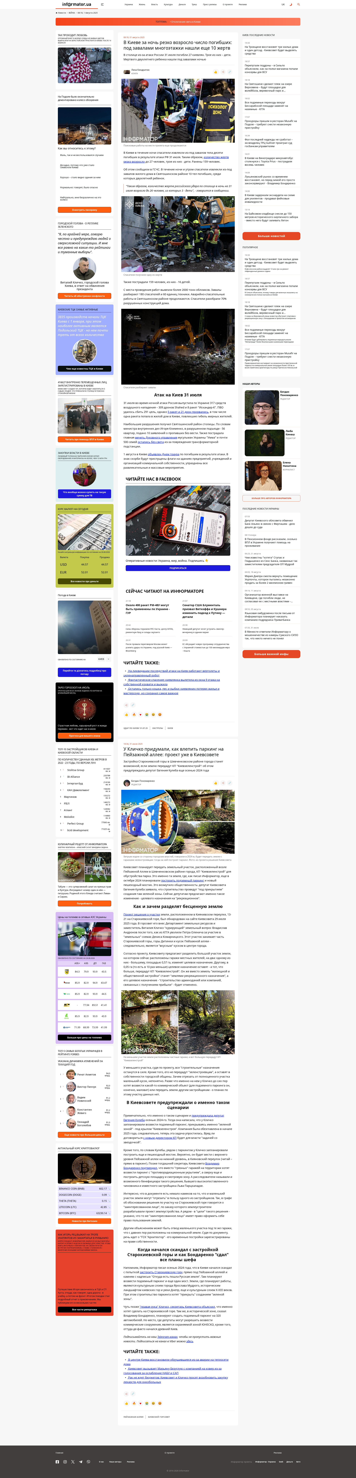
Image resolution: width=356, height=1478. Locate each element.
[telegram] (80, 1462)
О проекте (228, 4)
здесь (189, 1341)
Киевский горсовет (159, 1417)
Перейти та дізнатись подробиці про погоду (84, 672)
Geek (281, 1462)
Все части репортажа (84, 1309)
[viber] (88, 1462)
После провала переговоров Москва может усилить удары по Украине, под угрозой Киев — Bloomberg (149, 647)
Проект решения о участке (141, 914)
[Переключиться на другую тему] (291, 4)
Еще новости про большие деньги (85, 1134)
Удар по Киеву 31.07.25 (135, 728)
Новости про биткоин (84, 1221)
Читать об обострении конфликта (84, 295)
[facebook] (57, 1462)
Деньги (182, 4)
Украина (129, 4)
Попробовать (84, 903)
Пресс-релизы (210, 4)
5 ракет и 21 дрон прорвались (188, 412)
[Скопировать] (230, 72)
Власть (154, 4)
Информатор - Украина (265, 1462)
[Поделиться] (223, 72)
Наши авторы (115, 1462)
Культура (168, 4)
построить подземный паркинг (182, 880)
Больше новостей (271, 236)
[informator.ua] (77, 4)
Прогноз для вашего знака (84, 735)
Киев (170, 728)
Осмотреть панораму (84, 209)
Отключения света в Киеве (186, 21)
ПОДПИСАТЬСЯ (178, 567)
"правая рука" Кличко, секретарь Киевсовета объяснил (177, 1307)
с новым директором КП (160, 1138)
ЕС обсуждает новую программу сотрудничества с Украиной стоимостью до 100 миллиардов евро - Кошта (206, 647)
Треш (194, 4)
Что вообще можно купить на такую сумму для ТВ (84, 494)
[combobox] (104, 659)
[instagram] (65, 1462)
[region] (84, 667)
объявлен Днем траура (163, 454)
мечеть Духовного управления (156, 437)
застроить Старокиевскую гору (161, 1272)
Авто (298, 1462)
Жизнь (142, 4)
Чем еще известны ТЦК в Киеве (84, 368)
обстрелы (157, 728)
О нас (101, 1462)
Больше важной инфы (271, 654)
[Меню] (102, 4)
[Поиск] (298, 4)
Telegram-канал (167, 1337)
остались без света (151, 442)
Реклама (243, 4)
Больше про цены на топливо (84, 1037)
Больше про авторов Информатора (271, 498)
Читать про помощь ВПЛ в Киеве (84, 439)
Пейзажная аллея (133, 1417)
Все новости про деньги (85, 581)
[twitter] (73, 1462)
